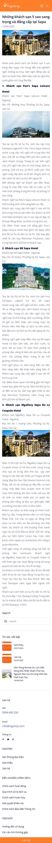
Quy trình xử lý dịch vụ (14, 791)
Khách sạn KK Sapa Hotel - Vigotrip (21, 252)
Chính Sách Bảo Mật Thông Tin (18, 809)
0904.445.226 (10, 712)
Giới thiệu (18, 644)
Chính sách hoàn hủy (13, 797)
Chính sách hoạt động (14, 786)
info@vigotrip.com (13, 726)
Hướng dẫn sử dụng (13, 826)
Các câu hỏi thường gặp (15, 832)
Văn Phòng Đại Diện (13, 757)
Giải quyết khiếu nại (13, 803)
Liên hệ (17, 657)
